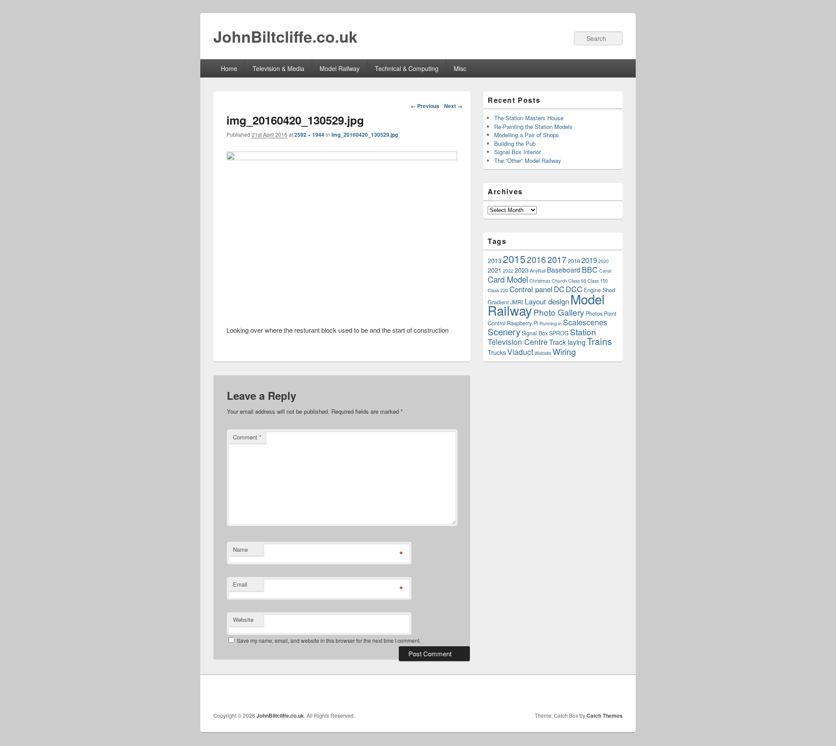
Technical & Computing (406, 68)
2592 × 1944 (309, 134)
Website (243, 619)
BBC (590, 269)
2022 (508, 270)
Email (240, 584)
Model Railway (340, 68)
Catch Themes (605, 715)
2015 (514, 259)
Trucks (497, 352)
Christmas (539, 280)
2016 (536, 259)
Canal (605, 270)
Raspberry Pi (522, 323)
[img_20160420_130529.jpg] (341, 157)
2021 (495, 270)
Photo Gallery (558, 312)
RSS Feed (604, 693)
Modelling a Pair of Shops (526, 135)
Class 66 (577, 280)
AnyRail (538, 270)
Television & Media (278, 68)
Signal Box (535, 333)
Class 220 (498, 290)
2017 (556, 259)
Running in (550, 323)
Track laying (567, 342)
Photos (594, 313)
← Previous (425, 106)
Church (559, 280)
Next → (453, 106)
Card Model (508, 279)
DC (559, 289)
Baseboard (563, 269)
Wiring (564, 351)
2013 (495, 260)
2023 (522, 270)
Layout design (547, 301)
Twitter (565, 693)
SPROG (559, 333)
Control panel (531, 289)
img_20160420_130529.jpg (364, 134)
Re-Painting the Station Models (533, 126)
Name (240, 549)
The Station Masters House (528, 118)
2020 (603, 261)
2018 (574, 261)
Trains (599, 341)
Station (583, 332)
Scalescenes (585, 322)
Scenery (504, 331)
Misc (460, 68)
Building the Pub (515, 143)
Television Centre (518, 341)
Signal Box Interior (517, 152)
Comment (247, 437)
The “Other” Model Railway (527, 160)
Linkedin (584, 693)
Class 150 (597, 280)
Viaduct (520, 351)
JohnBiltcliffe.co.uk (285, 36)
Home (229, 68)
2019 (589, 260)
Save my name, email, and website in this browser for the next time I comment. (329, 640)
